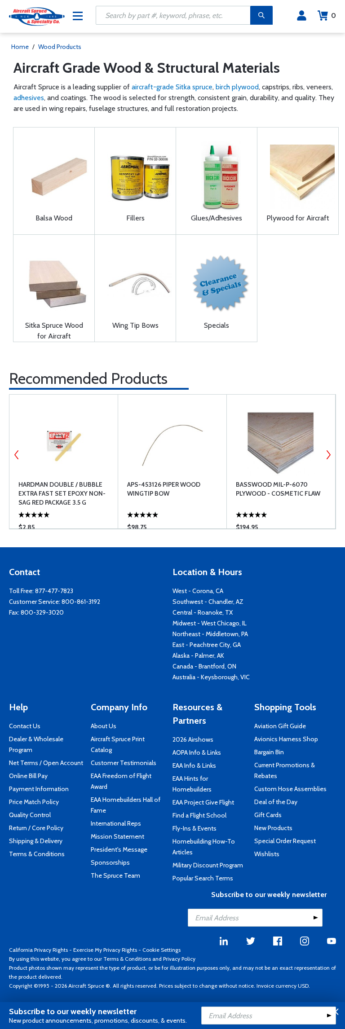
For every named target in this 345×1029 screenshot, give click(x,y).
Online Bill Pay (28, 776)
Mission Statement (117, 836)
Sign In (301, 15)
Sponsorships (110, 862)
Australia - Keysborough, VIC (211, 677)
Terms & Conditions (37, 854)
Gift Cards (268, 815)
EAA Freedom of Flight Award (121, 781)
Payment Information (39, 789)
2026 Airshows (192, 739)
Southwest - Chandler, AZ (207, 602)
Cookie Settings (161, 949)
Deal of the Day (275, 802)
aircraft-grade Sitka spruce (172, 87)
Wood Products (59, 47)
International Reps (116, 823)
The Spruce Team (115, 875)
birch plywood (237, 87)
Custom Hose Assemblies (290, 789)
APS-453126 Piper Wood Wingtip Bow (163, 488)
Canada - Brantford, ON (204, 666)
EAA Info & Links (194, 765)
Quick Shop (71, 509)
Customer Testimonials (123, 763)
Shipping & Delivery (35, 841)
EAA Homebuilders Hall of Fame (125, 805)
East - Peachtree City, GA (206, 645)
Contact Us (24, 726)
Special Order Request (285, 841)
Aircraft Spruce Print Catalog (118, 744)
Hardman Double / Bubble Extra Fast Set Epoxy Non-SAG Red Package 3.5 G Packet (62, 493)
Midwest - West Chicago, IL (209, 623)
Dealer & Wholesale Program (36, 744)
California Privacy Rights (38, 949)
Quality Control (30, 815)
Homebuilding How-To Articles (203, 846)
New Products (273, 828)
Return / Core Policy (36, 828)
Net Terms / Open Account (46, 763)
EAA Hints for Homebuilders (192, 783)
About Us (103, 726)
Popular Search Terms (202, 878)
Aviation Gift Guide (280, 726)
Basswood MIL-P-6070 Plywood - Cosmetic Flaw (278, 488)
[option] (63, 461)
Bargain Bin (269, 752)
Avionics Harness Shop (286, 739)
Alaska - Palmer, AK (198, 655)
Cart (333, 15)
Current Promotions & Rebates (284, 770)
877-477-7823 (54, 591)
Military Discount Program (207, 865)
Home (20, 47)
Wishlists (266, 854)
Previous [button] (16, 455)
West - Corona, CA (197, 591)
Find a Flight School (199, 815)
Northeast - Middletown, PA (210, 634)
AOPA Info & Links (196, 752)
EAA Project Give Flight (203, 802)
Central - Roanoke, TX (202, 612)
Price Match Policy (34, 802)
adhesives (28, 97)
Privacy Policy (179, 958)
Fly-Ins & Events (194, 828)
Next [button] (328, 455)
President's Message (119, 849)
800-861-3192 (81, 602)
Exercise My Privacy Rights (105, 949)
